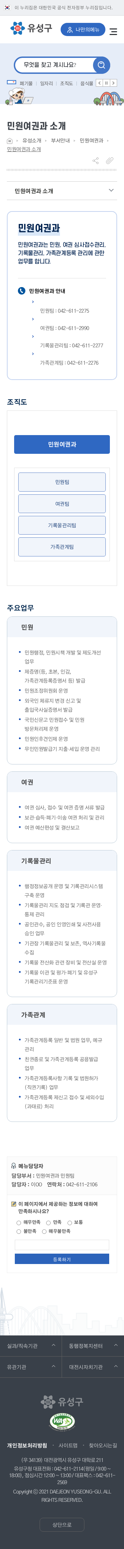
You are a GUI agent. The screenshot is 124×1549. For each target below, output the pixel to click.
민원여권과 (91, 140)
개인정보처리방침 (27, 1445)
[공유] (98, 160)
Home (9, 141)
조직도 (66, 83)
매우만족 (31, 1222)
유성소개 (31, 140)
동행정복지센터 (95, 1346)
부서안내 (60, 140)
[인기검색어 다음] (113, 82)
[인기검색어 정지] (106, 82)
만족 (57, 1222)
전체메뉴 (113, 31)
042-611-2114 (68, 1468)
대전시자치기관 (95, 1367)
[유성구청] (31, 28)
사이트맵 (68, 1445)
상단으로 (62, 1525)
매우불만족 (59, 1231)
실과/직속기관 (31, 1346)
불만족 (29, 1231)
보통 (78, 1222)
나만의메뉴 (90, 29)
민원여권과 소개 (24, 149)
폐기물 (26, 83)
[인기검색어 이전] (99, 82)
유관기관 (26, 1367)
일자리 (46, 83)
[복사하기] (111, 160)
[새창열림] (62, 1425)
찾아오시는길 (103, 1445)
